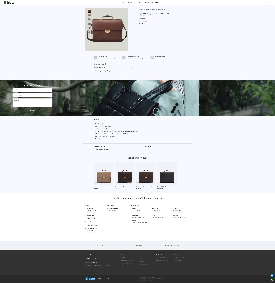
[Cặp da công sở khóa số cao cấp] (104, 173)
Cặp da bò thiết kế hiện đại (163, 186)
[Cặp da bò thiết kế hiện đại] (167, 173)
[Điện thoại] (272, 280)
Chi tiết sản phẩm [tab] (99, 120)
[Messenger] (272, 275)
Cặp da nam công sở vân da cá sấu (122, 186)
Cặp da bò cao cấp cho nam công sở (144, 186)
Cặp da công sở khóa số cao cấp (101, 186)
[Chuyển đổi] (132, 67)
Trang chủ (141, 9)
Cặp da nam (146, 9)
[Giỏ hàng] (266, 2)
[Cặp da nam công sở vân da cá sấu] (125, 173)
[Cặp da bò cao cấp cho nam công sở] (146, 173)
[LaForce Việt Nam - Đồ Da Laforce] (9, 2)
